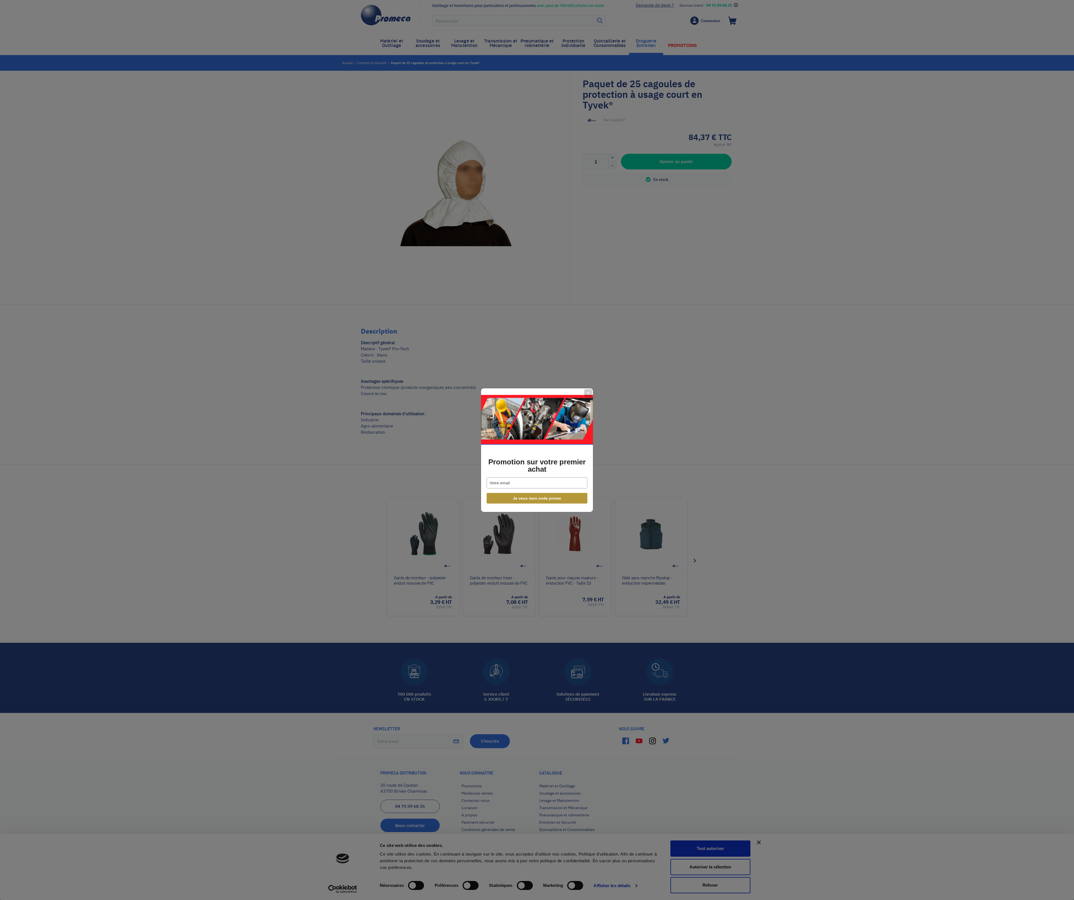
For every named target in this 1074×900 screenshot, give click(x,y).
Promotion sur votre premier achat (537, 465)
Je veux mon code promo (537, 498)
